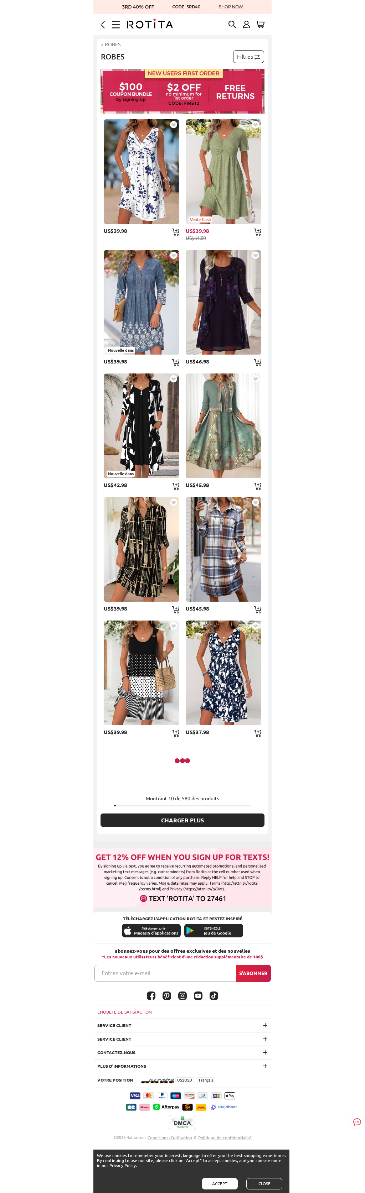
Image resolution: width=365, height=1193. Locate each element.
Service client (114, 1025)
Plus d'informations (121, 1066)
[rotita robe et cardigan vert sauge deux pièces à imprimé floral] (223, 425)
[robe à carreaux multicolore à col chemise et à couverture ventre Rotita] (223, 549)
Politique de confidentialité (225, 1137)
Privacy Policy (122, 1165)
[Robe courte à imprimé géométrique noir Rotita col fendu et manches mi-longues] (141, 549)
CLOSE (264, 1183)
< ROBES (110, 44)
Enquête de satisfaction (124, 1012)
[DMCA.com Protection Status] (182, 1123)
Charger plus (182, 820)
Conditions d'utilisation (170, 1137)
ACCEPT (219, 1183)
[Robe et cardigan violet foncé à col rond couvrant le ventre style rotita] (223, 302)
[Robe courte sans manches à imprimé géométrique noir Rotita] (141, 673)
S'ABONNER (253, 973)
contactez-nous (116, 1052)
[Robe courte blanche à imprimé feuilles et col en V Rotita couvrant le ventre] (141, 171)
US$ (180, 1080)
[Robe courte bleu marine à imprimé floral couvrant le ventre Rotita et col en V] (223, 673)
